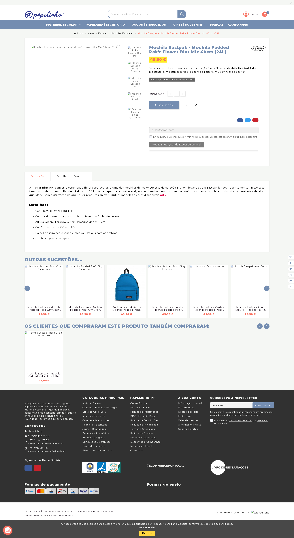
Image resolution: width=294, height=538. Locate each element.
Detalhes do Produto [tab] (71, 176)
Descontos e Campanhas (145, 442)
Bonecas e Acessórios (95, 433)
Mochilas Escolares (93, 416)
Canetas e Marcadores (95, 420)
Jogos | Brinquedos (94, 429)
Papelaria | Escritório (94, 424)
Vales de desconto (189, 420)
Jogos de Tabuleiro (93, 446)
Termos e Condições (142, 429)
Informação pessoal (190, 403)
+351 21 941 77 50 (38, 440)
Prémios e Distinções (143, 437)
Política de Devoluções (144, 420)
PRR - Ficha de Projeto (144, 416)
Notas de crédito (188, 411)
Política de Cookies (141, 433)
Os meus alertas (188, 429)
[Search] (182, 14)
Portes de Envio (140, 407)
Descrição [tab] (37, 176)
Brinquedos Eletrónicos (96, 442)
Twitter (248, 120)
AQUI (164, 195)
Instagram (37, 468)
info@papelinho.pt (39, 435)
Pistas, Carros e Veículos (97, 450)
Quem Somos (138, 403)
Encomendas (186, 407)
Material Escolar (92, 403)
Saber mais (147, 527)
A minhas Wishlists (189, 424)
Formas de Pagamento (144, 411)
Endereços (184, 416)
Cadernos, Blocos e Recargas (100, 407)
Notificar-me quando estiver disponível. (176, 144)
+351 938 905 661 (38, 448)
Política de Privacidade (144, 424)
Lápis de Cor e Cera (94, 411)
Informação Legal (141, 446)
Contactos (136, 450)
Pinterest (255, 120)
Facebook (240, 120)
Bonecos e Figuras (93, 437)
